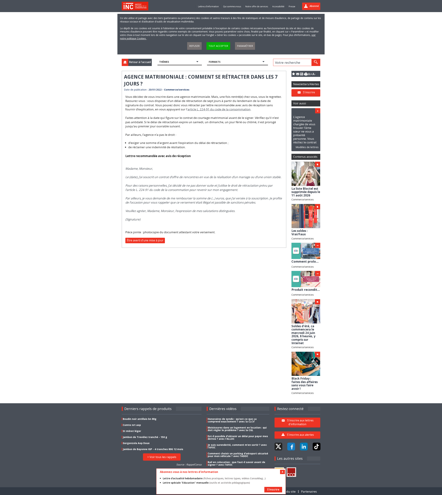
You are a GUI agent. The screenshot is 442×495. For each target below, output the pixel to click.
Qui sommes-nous (232, 6)
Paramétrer (245, 46)
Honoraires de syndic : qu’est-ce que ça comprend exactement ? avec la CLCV (232, 420)
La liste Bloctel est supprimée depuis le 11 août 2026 (305, 192)
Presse (292, 6)
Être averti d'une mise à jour (145, 240)
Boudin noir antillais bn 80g (139, 419)
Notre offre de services (256, 6)
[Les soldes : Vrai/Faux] (305, 215)
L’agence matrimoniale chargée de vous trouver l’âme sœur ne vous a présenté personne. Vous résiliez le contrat (304, 129)
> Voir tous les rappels (161, 457)
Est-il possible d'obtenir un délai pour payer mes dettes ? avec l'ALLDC (238, 437)
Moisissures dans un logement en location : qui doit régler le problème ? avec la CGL (237, 429)
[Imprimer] (306, 74)
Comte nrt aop (132, 425)
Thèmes (164, 61)
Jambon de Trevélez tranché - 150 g (145, 437)
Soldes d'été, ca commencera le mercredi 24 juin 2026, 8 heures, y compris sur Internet (303, 334)
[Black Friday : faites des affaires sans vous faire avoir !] (305, 363)
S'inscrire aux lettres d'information (300, 422)
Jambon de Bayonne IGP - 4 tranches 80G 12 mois (153, 449)
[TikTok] (316, 446)
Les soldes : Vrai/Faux (299, 232)
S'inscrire (309, 92)
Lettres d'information (208, 6)
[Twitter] (278, 446)
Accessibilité (278, 6)
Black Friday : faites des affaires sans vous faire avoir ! (304, 383)
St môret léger (132, 431)
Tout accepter (218, 46)
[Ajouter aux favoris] (293, 74)
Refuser (194, 46)
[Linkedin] (304, 446)
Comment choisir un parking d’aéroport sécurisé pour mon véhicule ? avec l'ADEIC (238, 455)
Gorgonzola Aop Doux (136, 443)
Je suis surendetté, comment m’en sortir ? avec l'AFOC (237, 446)
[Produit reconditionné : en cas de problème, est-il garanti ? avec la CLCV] (305, 278)
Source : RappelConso (188, 464)
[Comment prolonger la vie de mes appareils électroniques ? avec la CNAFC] (305, 250)
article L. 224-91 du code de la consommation (219, 109)
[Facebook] (291, 446)
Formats (214, 61)
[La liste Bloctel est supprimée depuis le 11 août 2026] (305, 173)
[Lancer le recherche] (315, 62)
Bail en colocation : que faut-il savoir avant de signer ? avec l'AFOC (236, 463)
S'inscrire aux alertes (300, 435)
